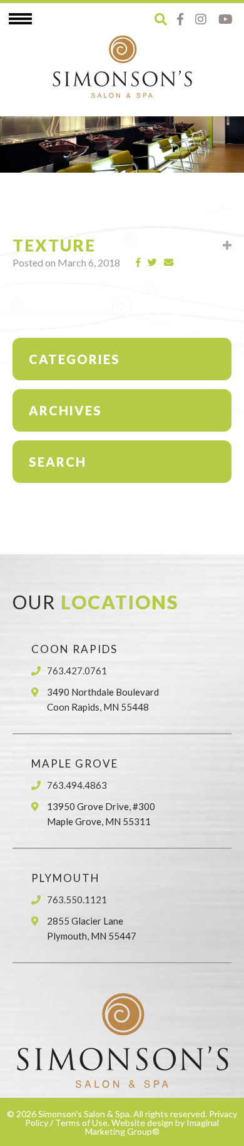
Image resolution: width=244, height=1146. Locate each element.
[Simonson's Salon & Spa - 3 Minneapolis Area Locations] (122, 66)
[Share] (138, 262)
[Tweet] (153, 262)
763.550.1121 (77, 899)
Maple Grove (74, 763)
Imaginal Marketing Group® (152, 1127)
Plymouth (65, 878)
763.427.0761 (77, 670)
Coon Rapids (74, 649)
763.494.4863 (77, 785)
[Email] (169, 262)
